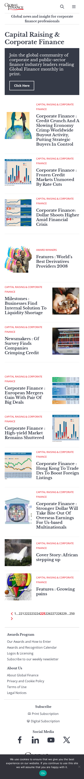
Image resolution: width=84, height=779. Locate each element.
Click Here (21, 85)
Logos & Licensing (20, 653)
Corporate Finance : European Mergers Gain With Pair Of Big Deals (25, 395)
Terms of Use (17, 687)
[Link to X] (66, 739)
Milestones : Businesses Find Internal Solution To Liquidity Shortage (25, 305)
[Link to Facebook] (19, 739)
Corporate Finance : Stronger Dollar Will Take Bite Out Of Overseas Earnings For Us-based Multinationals (57, 515)
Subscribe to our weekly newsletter (33, 659)
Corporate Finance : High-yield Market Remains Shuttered (25, 433)
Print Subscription (45, 714)
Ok (43, 773)
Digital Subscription (45, 721)
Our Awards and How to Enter (29, 641)
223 (32, 613)
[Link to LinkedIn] (35, 739)
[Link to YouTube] (51, 739)
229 (64, 613)
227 (53, 613)
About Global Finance (22, 675)
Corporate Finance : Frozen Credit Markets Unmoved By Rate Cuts (56, 177)
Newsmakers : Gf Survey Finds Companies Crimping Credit (22, 345)
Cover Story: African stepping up (57, 557)
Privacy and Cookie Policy (25, 681)
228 (58, 613)
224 (37, 613)
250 (72, 613)
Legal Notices (17, 693)
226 (48, 613)
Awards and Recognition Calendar (32, 647)
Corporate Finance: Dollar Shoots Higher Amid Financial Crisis (57, 217)
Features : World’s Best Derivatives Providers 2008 (54, 262)
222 (26, 613)
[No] (79, 767)
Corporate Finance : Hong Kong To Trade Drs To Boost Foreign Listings (57, 470)
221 (21, 613)
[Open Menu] (73, 6)
